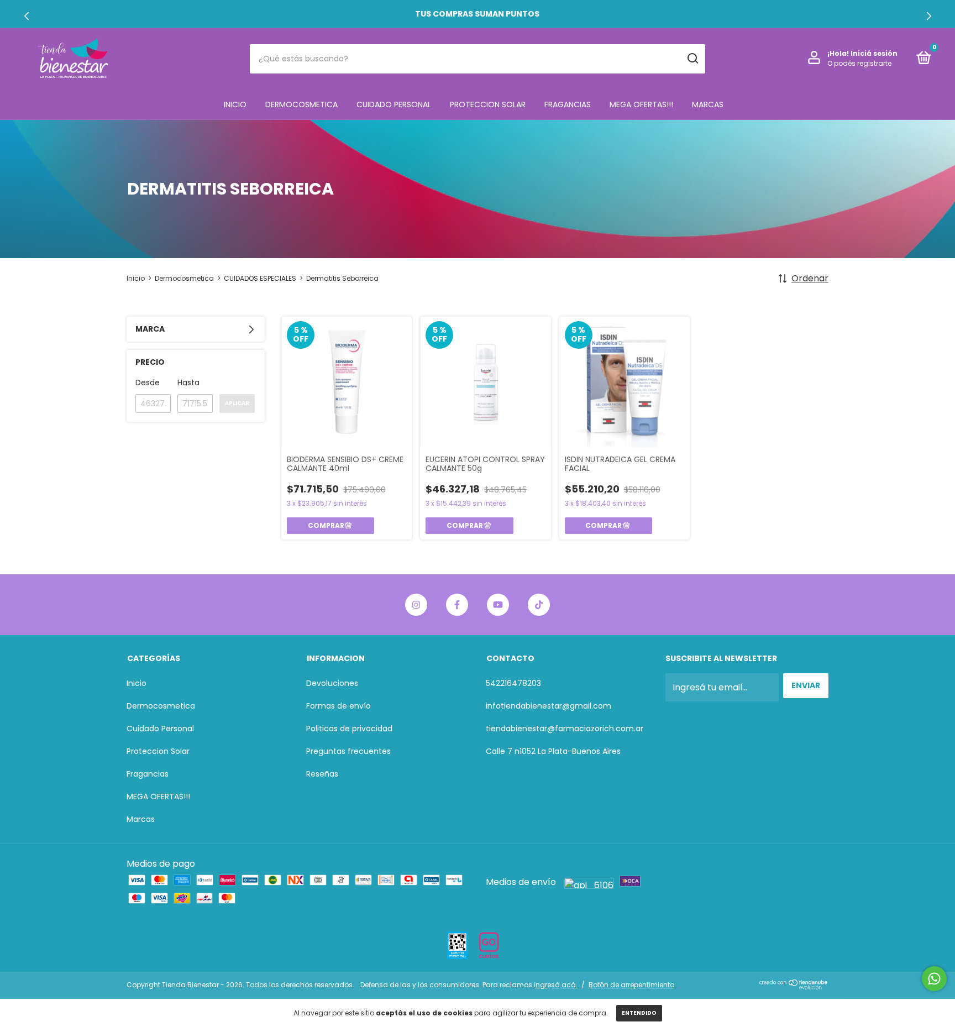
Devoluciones (332, 683)
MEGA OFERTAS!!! (641, 104)
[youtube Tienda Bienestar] (498, 605)
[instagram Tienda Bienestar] (416, 605)
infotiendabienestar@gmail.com (548, 705)
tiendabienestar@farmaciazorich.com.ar (564, 728)
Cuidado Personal (393, 104)
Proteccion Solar (488, 104)
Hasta (188, 382)
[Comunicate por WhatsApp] (934, 978)
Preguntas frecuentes (348, 751)
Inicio (235, 104)
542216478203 (513, 683)
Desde (147, 382)
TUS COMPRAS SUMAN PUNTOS (478, 13)
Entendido (639, 1013)
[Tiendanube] (793, 986)
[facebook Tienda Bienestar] (457, 605)
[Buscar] (692, 59)
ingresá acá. (556, 984)
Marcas (707, 104)
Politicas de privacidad (349, 728)
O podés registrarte (859, 63)
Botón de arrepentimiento (631, 984)
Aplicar (237, 403)
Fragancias (567, 104)
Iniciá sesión (874, 53)
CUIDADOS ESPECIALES (260, 278)
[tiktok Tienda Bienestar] (539, 605)
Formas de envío (338, 705)
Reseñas (322, 773)
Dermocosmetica (301, 104)
